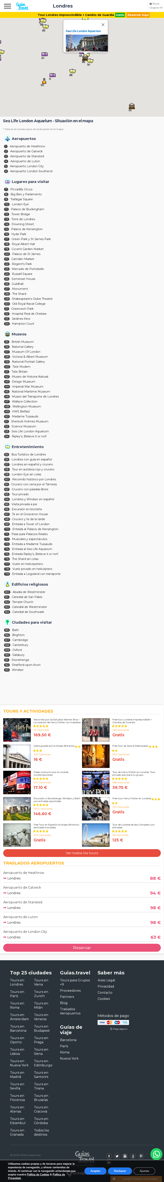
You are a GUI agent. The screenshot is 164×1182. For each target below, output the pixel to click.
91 (6, 660)
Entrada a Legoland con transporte (36, 574)
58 (7, 469)
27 (7, 289)
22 (6, 264)
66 (6, 509)
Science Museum (24, 426)
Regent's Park (22, 264)
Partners (67, 997)
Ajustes (144, 1171)
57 (6, 464)
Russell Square (22, 274)
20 (7, 254)
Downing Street (23, 224)
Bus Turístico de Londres (28, 454)
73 (7, 544)
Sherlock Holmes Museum (29, 421)
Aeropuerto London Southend (31, 171)
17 (6, 239)
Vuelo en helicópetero (27, 564)
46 (7, 396)
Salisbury (18, 655)
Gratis (120, 15)
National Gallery (23, 347)
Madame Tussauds (25, 416)
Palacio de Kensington (27, 229)
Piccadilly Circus (21, 189)
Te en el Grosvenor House (30, 514)
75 (6, 554)
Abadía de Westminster (29, 592)
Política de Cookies (38, 1174)
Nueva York (69, 1058)
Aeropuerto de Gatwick (26, 151)
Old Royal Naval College (29, 304)
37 (7, 352)
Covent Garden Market (28, 249)
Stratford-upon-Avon (26, 665)
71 (6, 534)
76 (7, 559)
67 (7, 514)
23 (6, 269)
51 (6, 421)
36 (6, 347)
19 (6, 249)
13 (6, 219)
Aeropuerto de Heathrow (27, 146)
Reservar (82, 947)
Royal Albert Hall (23, 244)
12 (6, 214)
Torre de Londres (23, 219)
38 (7, 357)
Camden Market (22, 259)
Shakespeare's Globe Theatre (32, 299)
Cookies (104, 999)
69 (7, 524)
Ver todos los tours (82, 853)
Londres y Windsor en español (33, 499)
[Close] (103, 24)
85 (7, 630)
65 (6, 504)
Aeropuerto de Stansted (27, 156)
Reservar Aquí (138, 15)
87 (7, 640)
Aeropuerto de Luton (25, 161)
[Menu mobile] (7, 7)
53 (6, 431)
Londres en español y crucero (32, 464)
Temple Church (22, 602)
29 (7, 299)
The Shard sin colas (25, 559)
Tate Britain (20, 371)
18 (6, 244)
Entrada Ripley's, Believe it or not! (35, 554)
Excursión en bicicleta (27, 509)
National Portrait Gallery (28, 361)
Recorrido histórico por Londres (34, 479)
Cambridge (20, 640)
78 (7, 569)
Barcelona (68, 1040)
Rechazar (120, 1171)
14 (6, 224)
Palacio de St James (26, 254)
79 (7, 574)
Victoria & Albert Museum (30, 357)
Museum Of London (26, 352)
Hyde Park (18, 234)
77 (7, 564)
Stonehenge (20, 660)
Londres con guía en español (32, 459)
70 (7, 529)
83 (7, 607)
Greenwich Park (22, 309)
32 (6, 314)
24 (7, 274)
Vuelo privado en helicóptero (32, 569)
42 (7, 376)
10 (6, 204)
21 (6, 259)
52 (6, 426)
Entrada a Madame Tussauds (32, 544)
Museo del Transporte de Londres (35, 396)
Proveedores (70, 990)
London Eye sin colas (26, 474)
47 (7, 401)
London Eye (20, 204)
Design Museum (23, 381)
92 (7, 665)
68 (7, 519)
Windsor (18, 670)
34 (7, 323)
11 (6, 209)
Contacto (105, 992)
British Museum (23, 342)
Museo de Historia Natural (30, 376)
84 (7, 612)
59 (6, 474)
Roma (64, 1052)
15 (6, 229)
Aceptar (95, 1171)
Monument (20, 289)
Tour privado (20, 494)
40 (7, 366)
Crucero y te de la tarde (28, 519)
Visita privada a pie (24, 504)
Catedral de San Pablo (27, 597)
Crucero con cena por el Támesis (34, 484)
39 (7, 361)
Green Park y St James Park (31, 239)
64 (7, 499)
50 (7, 416)
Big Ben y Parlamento (26, 194)
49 (7, 411)
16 (6, 234)
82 (7, 602)
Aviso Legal (106, 980)
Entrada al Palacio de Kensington (35, 529)
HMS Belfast (21, 411)
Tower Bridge (20, 214)
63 (6, 494)
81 (6, 597)
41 (6, 371)
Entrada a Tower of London (31, 524)
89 (7, 650)
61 (6, 484)
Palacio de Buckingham (27, 209)
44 (7, 386)
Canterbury (20, 645)
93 (7, 670)
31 (6, 309)
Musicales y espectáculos (29, 539)
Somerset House (23, 279)
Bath (15, 630)
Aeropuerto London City (27, 166)
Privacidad (106, 986)
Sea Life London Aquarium (83, 31)
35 (6, 342)
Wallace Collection (24, 401)
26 (6, 284)
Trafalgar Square (21, 199)
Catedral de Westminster (29, 607)
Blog (64, 1003)
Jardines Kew (21, 318)
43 (7, 381)
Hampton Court (23, 323)
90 (7, 655)
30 (7, 304)
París (64, 1046)
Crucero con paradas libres (30, 489)
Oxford (17, 650)
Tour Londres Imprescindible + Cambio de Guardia (76, 15)
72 (7, 539)
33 (6, 318)
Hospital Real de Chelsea (29, 314)
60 (7, 479)
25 (6, 279)
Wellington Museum (26, 406)
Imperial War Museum (27, 386)
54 (6, 436)
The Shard (19, 294)
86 (7, 635)
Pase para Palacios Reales (30, 534)
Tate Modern (21, 366)
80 (7, 592)
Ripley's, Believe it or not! (29, 436)
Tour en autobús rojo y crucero (33, 469)
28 (7, 294)
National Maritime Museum (31, 391)
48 (7, 406)
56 (6, 459)
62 (6, 489)
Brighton (18, 635)
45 (6, 391)
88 (7, 645)
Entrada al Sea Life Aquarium (32, 549)
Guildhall (17, 284)
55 (6, 454)
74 (7, 549)
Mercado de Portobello (28, 269)
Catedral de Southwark (28, 612)
